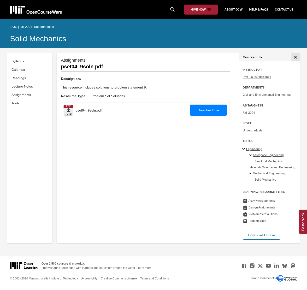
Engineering (254, 149)
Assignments (21, 95)
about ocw (233, 9)
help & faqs (258, 9)
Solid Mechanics (38, 38)
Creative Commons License (119, 278)
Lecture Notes (22, 86)
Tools (15, 103)
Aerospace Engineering (268, 155)
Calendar (18, 69)
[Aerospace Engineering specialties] (251, 155)
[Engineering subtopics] (244, 149)
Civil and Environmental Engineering (267, 94)
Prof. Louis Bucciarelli (257, 77)
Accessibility (89, 278)
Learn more (144, 268)
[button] (261, 235)
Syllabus (18, 61)
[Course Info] (295, 57)
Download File (208, 110)
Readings (19, 78)
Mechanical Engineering (269, 173)
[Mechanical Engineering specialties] (251, 174)
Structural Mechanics (268, 161)
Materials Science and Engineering (272, 167)
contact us (284, 9)
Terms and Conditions (154, 278)
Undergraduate (253, 130)
